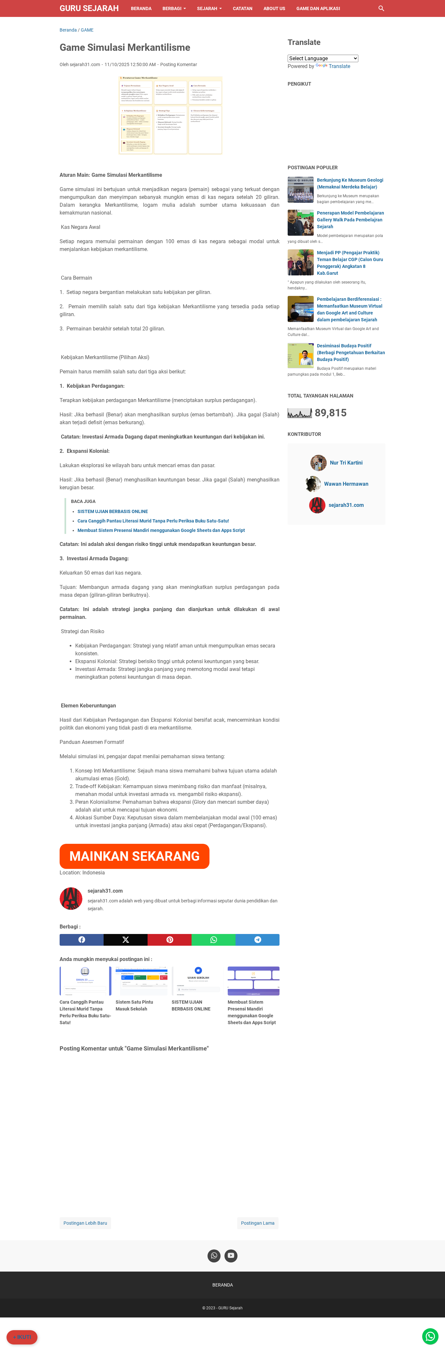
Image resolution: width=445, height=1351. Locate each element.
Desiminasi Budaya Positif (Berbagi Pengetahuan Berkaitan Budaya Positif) (351, 352)
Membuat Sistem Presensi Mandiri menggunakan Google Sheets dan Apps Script (161, 530)
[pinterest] (170, 940)
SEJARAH (207, 8)
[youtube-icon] (230, 1255)
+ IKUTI (22, 1337)
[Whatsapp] (430, 1336)
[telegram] (258, 940)
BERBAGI (172, 8)
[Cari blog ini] (381, 8)
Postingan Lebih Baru (85, 1223)
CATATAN (242, 8)
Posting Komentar (178, 64)
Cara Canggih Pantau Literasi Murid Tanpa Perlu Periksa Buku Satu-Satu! (153, 520)
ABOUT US (274, 8)
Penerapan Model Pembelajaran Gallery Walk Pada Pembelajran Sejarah (350, 219)
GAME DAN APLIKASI (318, 8)
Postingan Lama (258, 1223)
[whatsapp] (214, 940)
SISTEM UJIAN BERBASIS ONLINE (113, 511)
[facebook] (82, 940)
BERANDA (141, 8)
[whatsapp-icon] (214, 1255)
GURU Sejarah (89, 8)
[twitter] (126, 940)
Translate (339, 66)
